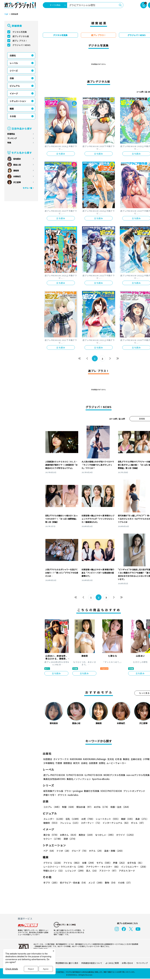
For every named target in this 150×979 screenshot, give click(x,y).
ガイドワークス (61, 759)
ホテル (96, 850)
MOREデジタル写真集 (114, 775)
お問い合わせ (127, 963)
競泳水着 (84, 806)
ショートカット (108, 818)
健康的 (51, 822)
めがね (101, 806)
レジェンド (75, 870)
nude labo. (73, 794)
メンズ (96, 882)
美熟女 (86, 834)
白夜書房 (93, 763)
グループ (80, 850)
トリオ (63, 850)
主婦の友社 (136, 759)
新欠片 (76, 763)
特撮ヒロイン (53, 870)
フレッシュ (70, 822)
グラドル (52, 862)
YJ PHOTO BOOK (74, 775)
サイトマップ (142, 963)
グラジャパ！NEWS (21, 45)
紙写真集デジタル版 (53, 790)
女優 (88, 862)
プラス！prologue (73, 790)
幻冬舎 (118, 759)
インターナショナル (116, 822)
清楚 (70, 838)
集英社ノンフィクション (79, 778)
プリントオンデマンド (134, 790)
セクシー (52, 838)
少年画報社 (48, 763)
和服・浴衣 (120, 806)
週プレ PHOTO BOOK (54, 775)
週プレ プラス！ (19, 40)
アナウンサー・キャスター (103, 866)
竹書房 (59, 763)
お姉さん (68, 834)
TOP (6, 14)
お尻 (87, 818)
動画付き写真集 (91, 790)
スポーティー (91, 822)
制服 (68, 806)
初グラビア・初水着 (73, 882)
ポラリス (62, 794)
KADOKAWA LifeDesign (94, 759)
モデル (104, 862)
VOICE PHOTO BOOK (111, 790)
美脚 (127, 818)
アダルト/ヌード (127, 870)
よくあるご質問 (112, 963)
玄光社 (110, 759)
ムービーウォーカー (116, 763)
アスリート (108, 870)
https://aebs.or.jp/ (41, 948)
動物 (111, 882)
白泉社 (84, 763)
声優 (119, 862)
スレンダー (53, 818)
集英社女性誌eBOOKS (54, 778)
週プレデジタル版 (20, 36)
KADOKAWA (76, 759)
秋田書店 (47, 759)
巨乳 (73, 818)
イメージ (14, 93)
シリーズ (14, 70)
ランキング (12, 138)
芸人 (92, 870)
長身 (142, 818)
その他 (13, 116)
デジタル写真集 (19, 31)
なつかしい (105, 834)
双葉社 (102, 763)
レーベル (14, 63)
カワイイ (125, 834)
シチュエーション (18, 101)
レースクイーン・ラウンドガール (64, 866)
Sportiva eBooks (100, 778)
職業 (12, 108)
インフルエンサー (134, 866)
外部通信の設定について (91, 963)
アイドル (72, 862)
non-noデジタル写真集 (138, 775)
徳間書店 (67, 763)
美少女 (51, 834)
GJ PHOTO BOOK (93, 775)
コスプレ (52, 806)
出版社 (13, 55)
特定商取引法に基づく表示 (66, 963)
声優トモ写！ (50, 794)
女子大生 (135, 862)
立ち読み (60, 153)
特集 (9, 142)
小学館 (146, 759)
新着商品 (11, 133)
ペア (49, 850)
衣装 (12, 78)
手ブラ (51, 882)
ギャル (138, 822)
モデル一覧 (27, 188)
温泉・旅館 (114, 850)
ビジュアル (15, 85)
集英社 (126, 759)
